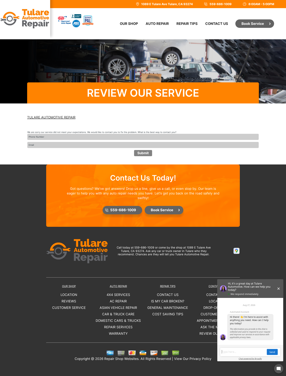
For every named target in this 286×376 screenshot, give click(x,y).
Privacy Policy (200, 359)
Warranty (118, 334)
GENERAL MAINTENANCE (167, 308)
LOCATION (69, 295)
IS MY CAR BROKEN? (167, 301)
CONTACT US (216, 24)
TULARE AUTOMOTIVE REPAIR (51, 117)
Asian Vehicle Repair (118, 308)
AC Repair (118, 301)
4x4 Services (118, 295)
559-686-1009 (144, 247)
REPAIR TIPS (187, 24)
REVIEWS (69, 301)
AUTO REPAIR (157, 24)
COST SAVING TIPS (167, 314)
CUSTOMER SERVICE (69, 308)
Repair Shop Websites (121, 359)
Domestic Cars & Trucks (118, 321)
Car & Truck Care (118, 314)
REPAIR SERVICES (118, 327)
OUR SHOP (129, 24)
